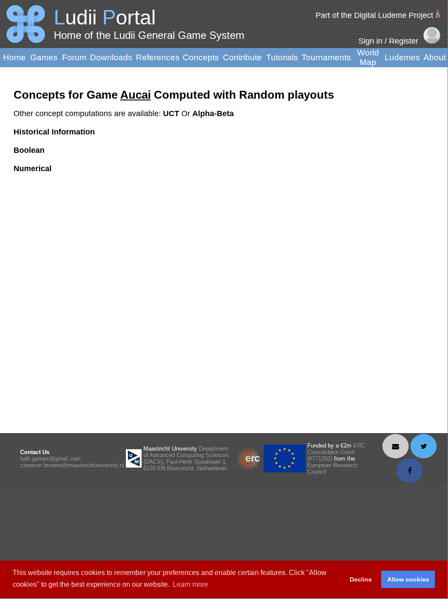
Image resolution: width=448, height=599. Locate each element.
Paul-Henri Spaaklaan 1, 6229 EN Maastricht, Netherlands (185, 465)
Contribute (242, 57)
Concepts (201, 57)
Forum (74, 57)
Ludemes (402, 57)
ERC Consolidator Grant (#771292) (336, 452)
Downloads (111, 57)
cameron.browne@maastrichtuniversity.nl (72, 465)
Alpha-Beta (213, 113)
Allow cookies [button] (408, 579)
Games (44, 57)
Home (14, 57)
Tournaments (326, 57)
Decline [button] (361, 579)
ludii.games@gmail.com (50, 458)
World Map (368, 57)
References (158, 57)
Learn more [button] (190, 584)
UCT (172, 113)
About (435, 57)
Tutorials (282, 57)
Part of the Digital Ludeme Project (374, 15)
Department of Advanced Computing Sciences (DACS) (186, 455)
